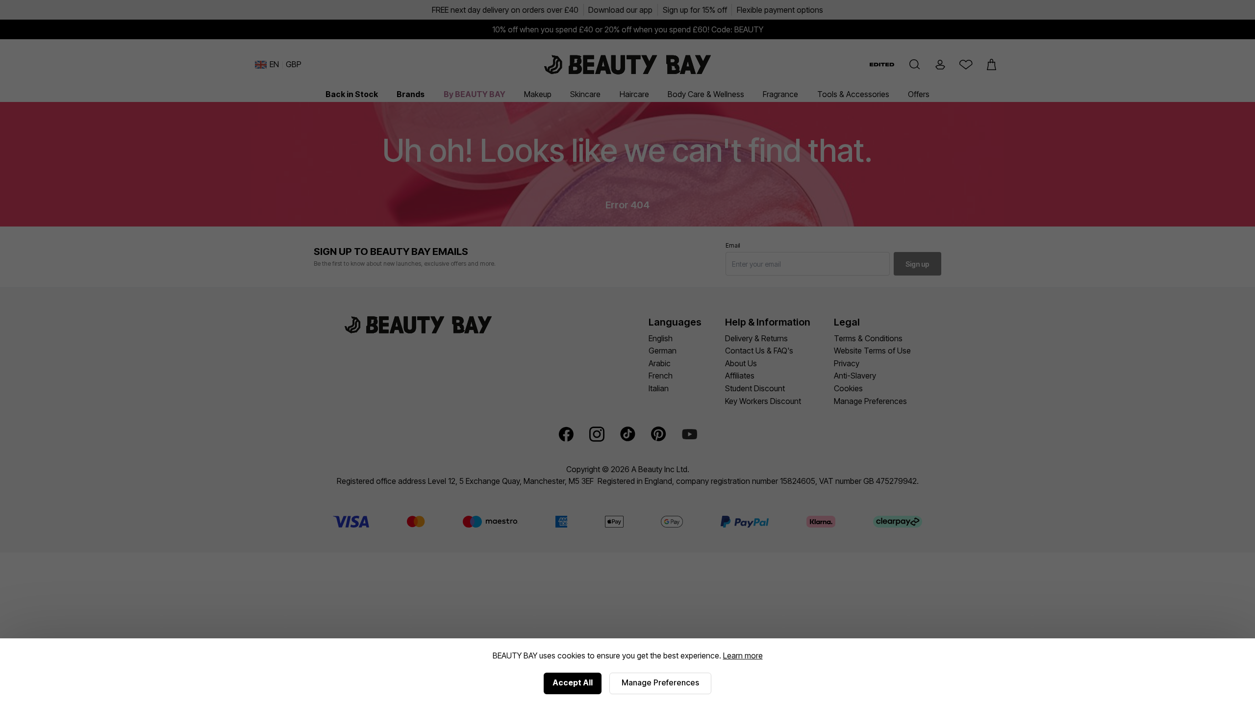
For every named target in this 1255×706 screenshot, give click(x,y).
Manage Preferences (660, 682)
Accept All (572, 682)
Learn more (743, 655)
